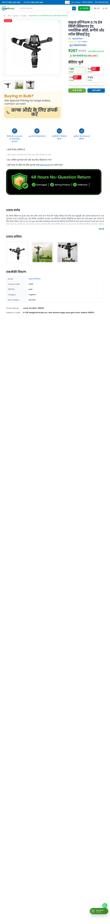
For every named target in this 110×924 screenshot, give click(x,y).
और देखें (101, 229)
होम (9, 16)
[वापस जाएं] (4, 16)
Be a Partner (76, 2)
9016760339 (45, 165)
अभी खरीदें (96, 90)
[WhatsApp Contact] (104, 905)
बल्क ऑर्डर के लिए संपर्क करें (34, 112)
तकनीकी (85, 8)
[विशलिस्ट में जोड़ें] (59, 21)
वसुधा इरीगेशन (77, 39)
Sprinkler (23, 16)
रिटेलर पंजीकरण (87, 2)
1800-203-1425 (14, 2)
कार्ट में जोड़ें (77, 90)
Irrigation (15, 16)
